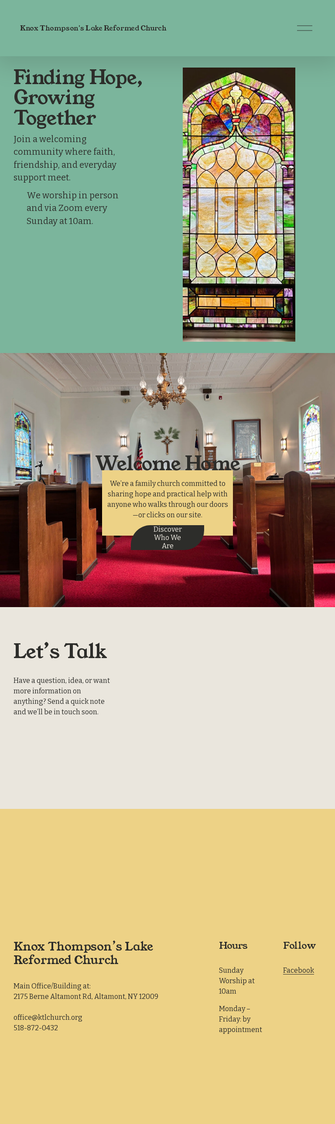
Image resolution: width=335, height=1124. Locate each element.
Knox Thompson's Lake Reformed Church (93, 28)
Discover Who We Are (168, 537)
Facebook (298, 970)
